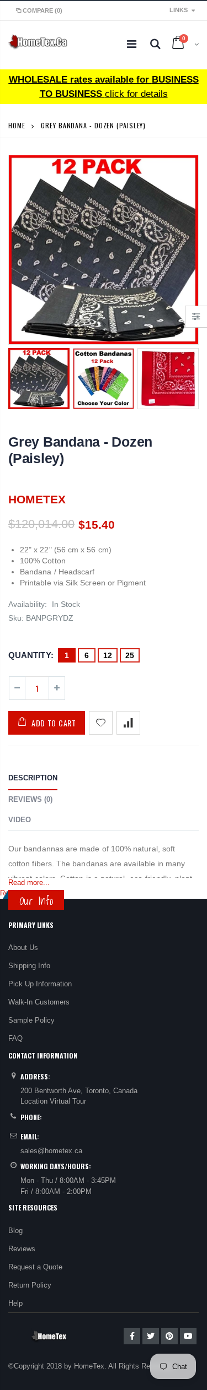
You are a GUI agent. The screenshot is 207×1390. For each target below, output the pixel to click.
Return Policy (29, 1285)
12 (107, 655)
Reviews (21, 1249)
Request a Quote (35, 1267)
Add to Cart (53, 723)
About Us (23, 947)
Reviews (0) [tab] (30, 799)
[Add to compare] (128, 723)
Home (16, 125)
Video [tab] (19, 820)
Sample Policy (31, 1020)
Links (178, 10)
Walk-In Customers (39, 1002)
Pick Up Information (40, 984)
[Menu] (131, 44)
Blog (15, 1230)
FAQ (15, 1038)
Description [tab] (32, 778)
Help (15, 1303)
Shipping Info (29, 966)
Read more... (29, 882)
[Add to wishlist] (101, 723)
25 (129, 655)
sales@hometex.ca (51, 1151)
